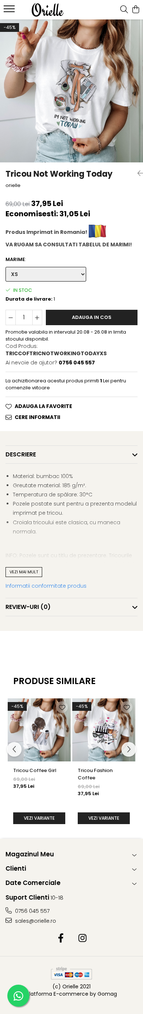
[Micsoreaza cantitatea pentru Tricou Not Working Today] (11, 317)
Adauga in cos (91, 317)
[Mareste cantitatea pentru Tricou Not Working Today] (37, 317)
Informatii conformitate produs (46, 585)
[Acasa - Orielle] (47, 10)
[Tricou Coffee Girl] (39, 729)
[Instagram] (82, 938)
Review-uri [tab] (28, 607)
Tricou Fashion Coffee (95, 774)
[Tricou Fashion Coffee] (103, 729)
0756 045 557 (32, 911)
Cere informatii (37, 417)
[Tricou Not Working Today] (71, 90)
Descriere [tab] (21, 454)
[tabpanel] (71, 90)
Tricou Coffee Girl (34, 770)
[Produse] (10, 10)
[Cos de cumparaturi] (135, 9)
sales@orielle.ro (35, 921)
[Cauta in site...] (124, 9)
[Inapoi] (137, 173)
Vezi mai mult (24, 572)
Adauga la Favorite (43, 406)
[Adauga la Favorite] (62, 707)
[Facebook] (60, 938)
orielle (13, 185)
